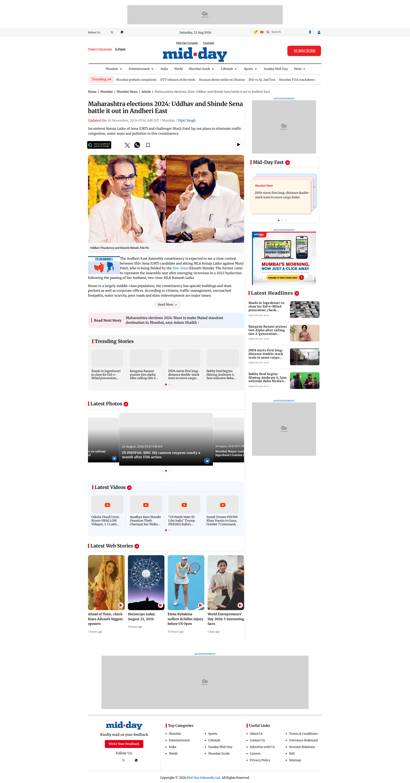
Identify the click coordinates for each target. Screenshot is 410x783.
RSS (292, 753)
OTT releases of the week (177, 80)
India (164, 69)
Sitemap (295, 760)
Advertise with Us (262, 747)
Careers (255, 753)
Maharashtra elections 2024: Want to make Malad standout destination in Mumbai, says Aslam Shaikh (174, 320)
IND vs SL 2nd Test (262, 80)
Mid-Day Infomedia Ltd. (204, 778)
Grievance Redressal (303, 740)
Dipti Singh (187, 120)
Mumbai (112, 69)
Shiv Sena (180, 268)
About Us (256, 734)
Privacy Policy (260, 760)
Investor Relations (302, 747)
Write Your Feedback (124, 744)
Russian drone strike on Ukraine (222, 80)
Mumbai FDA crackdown (297, 80)
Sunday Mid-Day (276, 69)
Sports (248, 69)
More (298, 69)
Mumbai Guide (199, 69)
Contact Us (257, 740)
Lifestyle (227, 69)
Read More (165, 304)
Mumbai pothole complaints (136, 80)
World (178, 69)
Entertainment (139, 69)
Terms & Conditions (303, 734)
